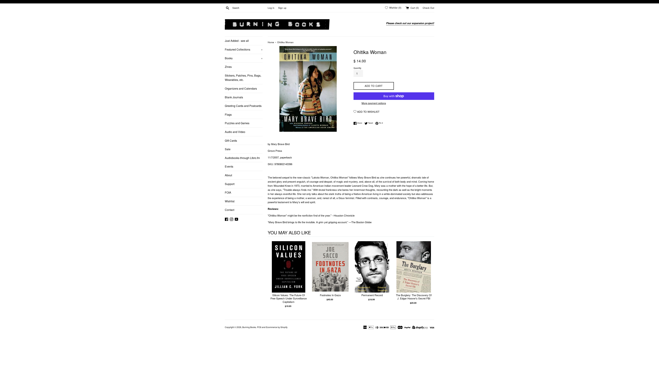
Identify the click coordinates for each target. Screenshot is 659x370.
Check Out (428, 7)
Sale (227, 149)
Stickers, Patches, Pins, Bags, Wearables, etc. (243, 77)
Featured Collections (244, 49)
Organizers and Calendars (241, 88)
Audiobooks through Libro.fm (242, 158)
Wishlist (229, 201)
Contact (229, 210)
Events (229, 166)
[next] (430, 276)
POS (259, 327)
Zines (228, 67)
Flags (228, 114)
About (228, 175)
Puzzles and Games (237, 123)
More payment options (374, 103)
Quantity (357, 67)
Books (244, 58)
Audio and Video (235, 132)
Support (229, 184)
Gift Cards (231, 141)
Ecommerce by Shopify (276, 327)
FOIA (228, 192)
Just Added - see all (237, 41)
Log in (271, 7)
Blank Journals (234, 97)
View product (288, 270)
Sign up (282, 7)
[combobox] (249, 8)
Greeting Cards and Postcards (243, 106)
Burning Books (249, 327)
